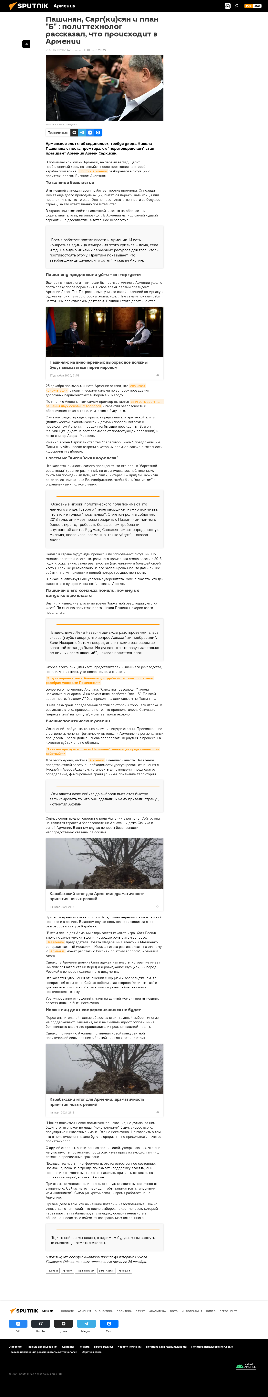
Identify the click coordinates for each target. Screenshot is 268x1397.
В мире (140, 1311)
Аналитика (157, 1311)
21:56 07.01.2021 (56, 50)
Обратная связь (91, 1352)
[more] (157, 375)
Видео (211, 1311)
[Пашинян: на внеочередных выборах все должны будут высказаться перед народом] (104, 332)
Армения (57, 951)
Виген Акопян (106, 1270)
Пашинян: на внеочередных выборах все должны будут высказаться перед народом (99, 365)
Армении (96, 760)
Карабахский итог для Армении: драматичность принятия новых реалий (97, 896)
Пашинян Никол (85, 1270)
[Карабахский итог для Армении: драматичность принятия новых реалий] (104, 863)
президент (124, 1270)
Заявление (55, 942)
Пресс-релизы (103, 1346)
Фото (174, 1311)
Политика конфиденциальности (166, 1346)
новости (67, 1311)
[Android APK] (246, 1366)
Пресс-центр (228, 1311)
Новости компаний (129, 1346)
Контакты (68, 1346)
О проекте (15, 1346)
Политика (52, 1270)
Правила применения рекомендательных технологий (43, 1352)
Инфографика (192, 1311)
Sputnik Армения (93, 171)
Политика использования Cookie (212, 1346)
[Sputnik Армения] (30, 11)
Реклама (84, 1346)
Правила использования (41, 1346)
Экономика (104, 1311)
